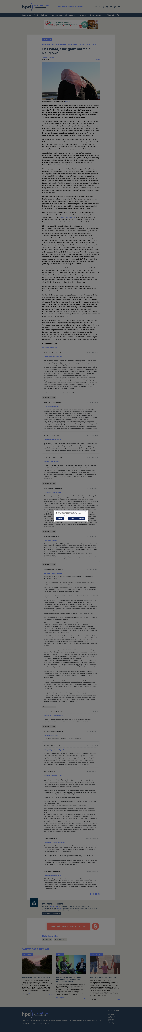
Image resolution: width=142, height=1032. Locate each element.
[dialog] (71, 516)
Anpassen (60, 518)
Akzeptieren (81, 518)
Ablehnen (72, 518)
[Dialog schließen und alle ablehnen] (86, 511)
